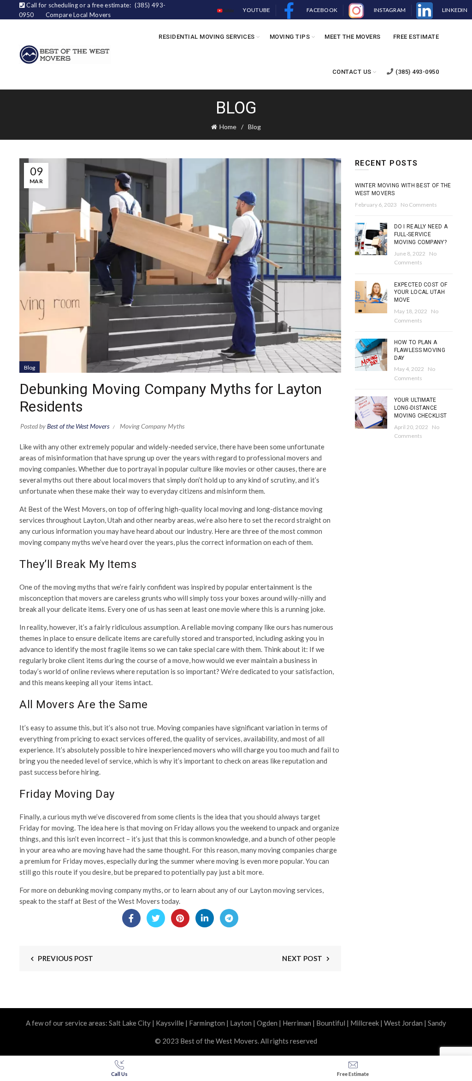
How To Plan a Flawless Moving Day (420, 350)
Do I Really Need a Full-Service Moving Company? (421, 234)
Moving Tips (290, 36)
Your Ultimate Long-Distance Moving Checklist (420, 408)
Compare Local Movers (78, 14)
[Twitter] (156, 918)
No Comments (419, 204)
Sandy (437, 1023)
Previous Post (65, 958)
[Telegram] (229, 918)
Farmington (207, 1023)
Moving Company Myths (152, 426)
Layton (241, 1023)
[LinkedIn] (204, 918)
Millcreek (364, 1023)
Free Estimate (416, 36)
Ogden (267, 1023)
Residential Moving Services (207, 36)
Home (227, 127)
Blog (254, 127)
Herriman (297, 1023)
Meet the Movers (352, 36)
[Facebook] (131, 918)
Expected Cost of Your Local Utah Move (421, 292)
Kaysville (170, 1023)
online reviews (93, 671)
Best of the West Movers (121, 901)
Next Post (302, 958)
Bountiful (330, 1023)
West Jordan (403, 1023)
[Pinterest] (180, 918)
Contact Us (352, 71)
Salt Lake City (130, 1023)
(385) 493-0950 (417, 71)
